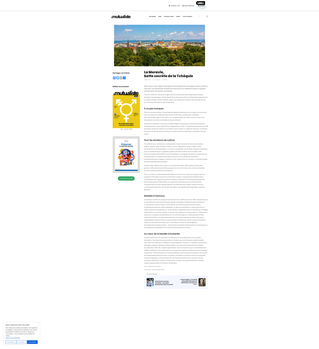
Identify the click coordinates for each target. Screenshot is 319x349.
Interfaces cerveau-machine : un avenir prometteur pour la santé (164, 282)
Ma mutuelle (152, 16)
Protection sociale (169, 16)
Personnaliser (10, 342)
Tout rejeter (21, 342)
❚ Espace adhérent (188, 6)
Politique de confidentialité (13, 338)
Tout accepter (32, 342)
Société (178, 16)
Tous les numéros (187, 16)
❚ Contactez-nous (175, 6)
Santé (159, 16)
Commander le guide (126, 178)
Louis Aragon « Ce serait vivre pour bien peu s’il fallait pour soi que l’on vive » (188, 282)
